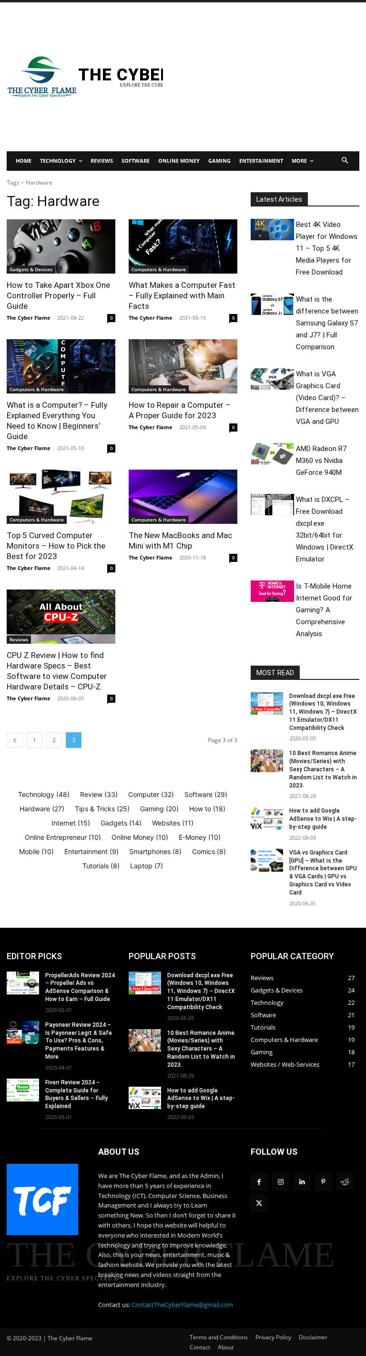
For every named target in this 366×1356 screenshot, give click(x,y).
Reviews (19, 639)
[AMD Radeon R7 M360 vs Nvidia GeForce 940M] (272, 454)
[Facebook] (259, 1181)
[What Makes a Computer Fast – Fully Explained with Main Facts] (183, 246)
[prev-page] (15, 740)
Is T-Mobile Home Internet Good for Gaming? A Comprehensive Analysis (324, 610)
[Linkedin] (302, 1181)
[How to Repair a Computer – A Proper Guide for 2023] (183, 366)
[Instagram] (280, 1181)
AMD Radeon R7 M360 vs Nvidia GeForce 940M (321, 460)
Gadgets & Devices (31, 269)
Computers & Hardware (159, 269)
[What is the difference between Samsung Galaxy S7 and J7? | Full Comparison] (272, 304)
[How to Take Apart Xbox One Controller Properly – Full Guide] (61, 246)
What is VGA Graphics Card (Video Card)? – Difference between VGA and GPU (327, 398)
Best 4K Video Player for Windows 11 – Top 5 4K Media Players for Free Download (326, 248)
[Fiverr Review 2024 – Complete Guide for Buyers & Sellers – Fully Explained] (23, 1090)
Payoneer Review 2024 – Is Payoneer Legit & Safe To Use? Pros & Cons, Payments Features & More (78, 1041)
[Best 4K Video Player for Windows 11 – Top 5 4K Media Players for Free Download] (272, 230)
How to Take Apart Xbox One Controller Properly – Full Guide (58, 295)
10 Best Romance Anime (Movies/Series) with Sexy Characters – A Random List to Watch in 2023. (323, 769)
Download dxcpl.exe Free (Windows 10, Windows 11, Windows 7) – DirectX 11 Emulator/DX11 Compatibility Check (323, 712)
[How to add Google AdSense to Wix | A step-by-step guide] (267, 818)
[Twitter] (259, 1203)
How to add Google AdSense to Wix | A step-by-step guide (323, 818)
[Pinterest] (323, 1181)
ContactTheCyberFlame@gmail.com (182, 1304)
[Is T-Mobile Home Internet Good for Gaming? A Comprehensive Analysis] (272, 591)
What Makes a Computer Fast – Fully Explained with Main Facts (182, 295)
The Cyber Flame (29, 317)
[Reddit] (344, 1181)
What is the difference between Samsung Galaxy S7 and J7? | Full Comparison (327, 323)
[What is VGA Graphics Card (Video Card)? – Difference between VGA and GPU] (272, 379)
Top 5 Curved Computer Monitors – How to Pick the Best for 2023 (56, 546)
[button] (345, 161)
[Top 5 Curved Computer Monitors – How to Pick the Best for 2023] (61, 497)
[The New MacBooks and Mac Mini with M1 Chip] (183, 497)
